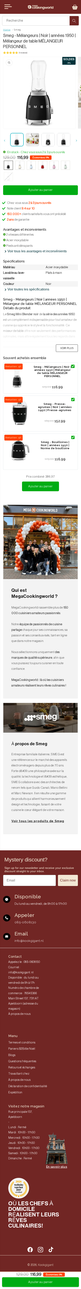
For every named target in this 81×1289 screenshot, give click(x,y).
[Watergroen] (65, 165)
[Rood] (42, 165)
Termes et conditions (22, 1042)
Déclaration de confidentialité (27, 1086)
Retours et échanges (21, 1067)
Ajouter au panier (40, 486)
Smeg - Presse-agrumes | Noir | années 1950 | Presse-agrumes (55, 407)
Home (6, 29)
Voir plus (67, 348)
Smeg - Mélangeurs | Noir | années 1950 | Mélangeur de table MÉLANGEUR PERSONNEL (52, 371)
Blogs (12, 1055)
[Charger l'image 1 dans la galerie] (16, 139)
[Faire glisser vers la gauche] (4, 140)
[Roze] (54, 165)
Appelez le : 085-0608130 (24, 962)
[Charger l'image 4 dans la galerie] (63, 139)
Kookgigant (46, 1265)
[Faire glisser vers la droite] (76, 140)
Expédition (15, 1092)
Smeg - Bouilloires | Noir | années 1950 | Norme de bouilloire (55, 445)
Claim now (68, 880)
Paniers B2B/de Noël (21, 1048)
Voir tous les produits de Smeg (37, 821)
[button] (75, 7)
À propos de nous (19, 1014)
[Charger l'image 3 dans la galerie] (48, 139)
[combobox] (40, 20)
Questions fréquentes (22, 1061)
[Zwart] (8, 165)
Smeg (17, 29)
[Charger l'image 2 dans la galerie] (32, 139)
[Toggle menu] (8, 7)
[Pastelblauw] (31, 165)
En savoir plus (56, 1166)
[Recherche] (74, 21)
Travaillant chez (18, 1073)
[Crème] (20, 165)
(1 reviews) (23, 53)
